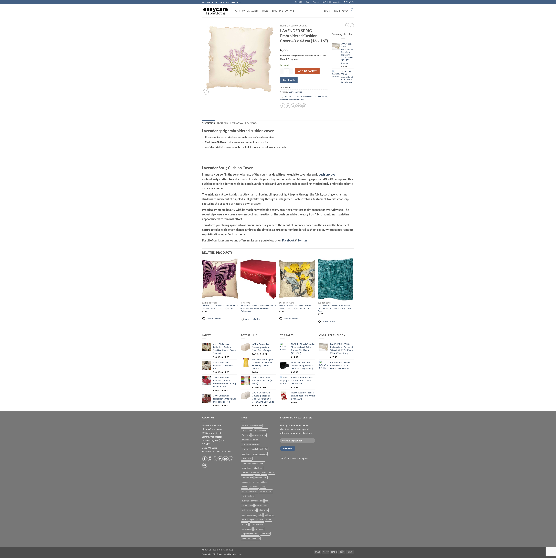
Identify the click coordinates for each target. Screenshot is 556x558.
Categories (252, 11)
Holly (263, 487)
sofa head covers (249, 515)
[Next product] (347, 25)
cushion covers (248, 482)
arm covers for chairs (250, 444)
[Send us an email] (352, 2)
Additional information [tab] (230, 123)
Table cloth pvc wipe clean (252, 519)
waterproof (259, 529)
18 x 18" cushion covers (252, 426)
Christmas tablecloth (250, 473)
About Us (298, 2)
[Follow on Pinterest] (204, 465)
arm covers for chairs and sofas (255, 449)
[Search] (236, 11)
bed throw (246, 454)
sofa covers (263, 510)
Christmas (258, 468)
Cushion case (298, 96)
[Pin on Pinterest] (298, 105)
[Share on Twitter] (288, 105)
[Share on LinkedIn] (303, 105)
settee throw (247, 505)
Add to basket (307, 71)
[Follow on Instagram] (347, 2)
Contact (315, 2)
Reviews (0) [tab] (251, 123)
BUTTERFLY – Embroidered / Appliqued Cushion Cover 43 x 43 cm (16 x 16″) (220, 307)
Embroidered (322, 96)
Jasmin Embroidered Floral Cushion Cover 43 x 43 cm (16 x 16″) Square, (295, 307)
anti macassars (261, 430)
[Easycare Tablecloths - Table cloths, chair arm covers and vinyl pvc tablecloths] (216, 11)
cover (264, 473)
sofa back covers (249, 510)
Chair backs (247, 458)
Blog (307, 2)
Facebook (288, 240)
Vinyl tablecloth (256, 524)
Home (283, 26)
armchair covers (259, 435)
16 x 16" (288, 96)
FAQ (324, 2)
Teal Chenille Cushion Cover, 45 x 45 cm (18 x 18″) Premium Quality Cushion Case (335, 308)
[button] (335, 2)
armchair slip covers (250, 440)
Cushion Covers (298, 26)
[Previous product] (352, 25)
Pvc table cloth (266, 491)
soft (260, 515)
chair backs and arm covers (253, 463)
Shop (242, 11)
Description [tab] (208, 123)
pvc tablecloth (248, 496)
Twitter (302, 240)
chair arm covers (260, 454)
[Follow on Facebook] (344, 2)
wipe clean (265, 534)
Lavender (284, 99)
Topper (245, 524)
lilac (302, 99)
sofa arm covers (261, 505)
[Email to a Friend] (293, 105)
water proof (247, 529)
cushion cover (310, 96)
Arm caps (246, 435)
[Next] (353, 293)
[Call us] (230, 458)
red (266, 501)
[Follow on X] (215, 458)
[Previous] (202, 293)
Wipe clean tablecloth (251, 538)
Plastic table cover (249, 491)
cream (271, 473)
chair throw (246, 468)
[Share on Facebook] (282, 105)
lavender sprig (294, 99)
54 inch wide (247, 430)
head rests (254, 487)
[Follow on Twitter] (350, 2)
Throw (268, 519)
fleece (244, 487)
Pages (265, 11)
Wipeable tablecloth (250, 534)
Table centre (269, 515)
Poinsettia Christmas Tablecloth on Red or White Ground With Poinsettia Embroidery (258, 308)
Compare (289, 11)
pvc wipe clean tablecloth (252, 501)
